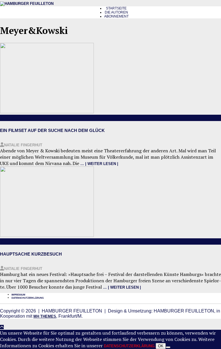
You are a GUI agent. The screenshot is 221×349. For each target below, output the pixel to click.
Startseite (116, 8)
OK (160, 346)
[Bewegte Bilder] (47, 112)
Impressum (18, 295)
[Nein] (168, 347)
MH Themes (44, 316)
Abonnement (116, 16)
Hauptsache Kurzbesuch (31, 254)
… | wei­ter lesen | (99, 164)
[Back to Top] (2, 327)
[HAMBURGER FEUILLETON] (27, 3)
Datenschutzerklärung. (130, 346)
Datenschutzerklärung (28, 298)
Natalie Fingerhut (23, 145)
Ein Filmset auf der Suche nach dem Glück (52, 130)
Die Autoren (116, 12)
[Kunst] (47, 235)
